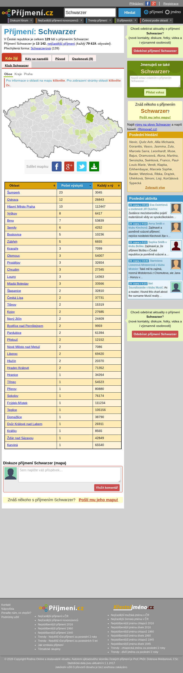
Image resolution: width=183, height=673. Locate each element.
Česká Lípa (15, 297)
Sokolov (12, 395)
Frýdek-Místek (17, 403)
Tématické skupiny (49, 649)
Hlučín (11, 361)
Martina (172, 155)
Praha (28, 74)
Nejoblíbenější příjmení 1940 (55, 632)
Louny (11, 276)
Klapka (162, 164)
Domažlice (14, 417)
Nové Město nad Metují (23, 347)
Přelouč (12, 339)
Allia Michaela (164, 142)
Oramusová (147, 155)
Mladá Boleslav (18, 283)
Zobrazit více (155, 187)
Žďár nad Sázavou (20, 438)
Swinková (151, 160)
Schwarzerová (41, 48)
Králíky (12, 431)
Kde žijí (11, 58)
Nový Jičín (14, 318)
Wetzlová (146, 174)
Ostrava (12, 199)
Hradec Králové (18, 368)
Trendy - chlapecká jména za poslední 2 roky (138, 648)
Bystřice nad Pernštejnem (25, 326)
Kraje (18, 74)
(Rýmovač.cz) (147, 129)
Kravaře (12, 248)
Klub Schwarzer (17, 65)
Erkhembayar (138, 169)
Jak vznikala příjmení (50, 645)
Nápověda (7, 608)
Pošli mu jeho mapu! (98, 500)
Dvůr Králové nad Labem (24, 424)
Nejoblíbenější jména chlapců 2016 (132, 623)
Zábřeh (12, 241)
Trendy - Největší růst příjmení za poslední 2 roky (67, 636)
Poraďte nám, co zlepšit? (16, 612)
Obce (8, 74)
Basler (133, 174)
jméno (176, 12)
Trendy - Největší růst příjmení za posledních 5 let (68, 640)
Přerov (12, 389)
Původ (60, 58)
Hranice (12, 374)
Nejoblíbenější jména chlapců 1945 (132, 639)
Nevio (133, 142)
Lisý (159, 178)
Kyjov (11, 311)
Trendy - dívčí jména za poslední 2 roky (134, 652)
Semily (12, 227)
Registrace (171, 3)
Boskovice (14, 234)
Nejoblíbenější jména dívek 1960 (131, 635)
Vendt (152, 164)
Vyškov (12, 213)
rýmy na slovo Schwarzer (153, 124)
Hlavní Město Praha (21, 206)
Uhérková (136, 178)
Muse (171, 151)
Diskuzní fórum (19, 20)
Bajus (133, 155)
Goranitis (135, 146)
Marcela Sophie (161, 169)
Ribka (158, 174)
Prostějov (13, 262)
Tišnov (11, 304)
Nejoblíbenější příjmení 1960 (55, 628)
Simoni (149, 178)
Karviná (12, 445)
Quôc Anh (146, 142)
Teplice (12, 410)
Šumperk (13, 192)
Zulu (171, 146)
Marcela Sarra (139, 151)
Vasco (148, 146)
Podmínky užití (10, 617)
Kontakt (5, 604)
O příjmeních (124, 20)
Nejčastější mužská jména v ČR (130, 615)
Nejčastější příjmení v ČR (53, 616)
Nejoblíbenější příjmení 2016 (55, 624)
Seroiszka (136, 160)
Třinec (11, 382)
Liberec (12, 353)
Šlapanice (14, 290)
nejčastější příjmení (61, 43)
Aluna (161, 155)
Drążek (169, 174)
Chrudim (13, 269)
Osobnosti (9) (82, 58)
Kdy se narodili (36, 58)
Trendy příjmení (97, 20)
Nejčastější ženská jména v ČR (130, 619)
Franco (165, 160)
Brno (10, 220)
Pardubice (14, 332)
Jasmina (160, 146)
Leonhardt (158, 151)
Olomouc (13, 255)
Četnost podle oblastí (155, 20)
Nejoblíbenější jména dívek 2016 (131, 627)
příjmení (157, 12)
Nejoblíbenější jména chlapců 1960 (132, 631)
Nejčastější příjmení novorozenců (58, 20)
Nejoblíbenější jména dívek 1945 (131, 644)
